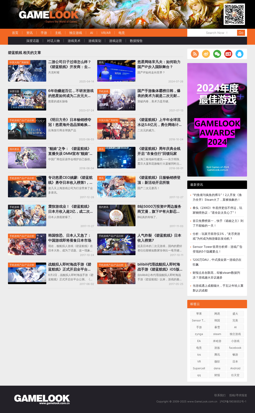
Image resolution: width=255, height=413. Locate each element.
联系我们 (220, 395)
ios (199, 354)
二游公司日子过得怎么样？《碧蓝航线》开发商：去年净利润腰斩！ (69, 64)
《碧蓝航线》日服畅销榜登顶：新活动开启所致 (158, 180)
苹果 (199, 313)
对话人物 (53, 41)
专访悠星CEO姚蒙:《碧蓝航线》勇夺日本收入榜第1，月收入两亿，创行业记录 (70, 180)
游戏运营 (115, 41)
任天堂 (235, 375)
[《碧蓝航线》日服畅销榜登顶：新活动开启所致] (116, 178)
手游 (44, 33)
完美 (235, 320)
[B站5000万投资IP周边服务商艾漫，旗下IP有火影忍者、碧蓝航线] (116, 207)
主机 (58, 33)
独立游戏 (75, 33)
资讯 (29, 33)
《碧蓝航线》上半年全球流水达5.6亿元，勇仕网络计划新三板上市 (159, 122)
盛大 (235, 313)
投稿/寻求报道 (238, 395)
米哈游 (217, 341)
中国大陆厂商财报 (19, 62)
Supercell (199, 368)
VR (199, 361)
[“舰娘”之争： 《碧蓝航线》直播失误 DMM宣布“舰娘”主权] (27, 149)
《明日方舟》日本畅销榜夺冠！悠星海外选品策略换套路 (69, 122)
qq (199, 375)
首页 (15, 33)
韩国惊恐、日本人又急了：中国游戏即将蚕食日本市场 (69, 237)
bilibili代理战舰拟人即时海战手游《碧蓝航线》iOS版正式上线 (160, 267)
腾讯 (217, 354)
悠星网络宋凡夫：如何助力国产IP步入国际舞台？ (158, 64)
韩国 (217, 320)
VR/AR (106, 33)
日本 (235, 361)
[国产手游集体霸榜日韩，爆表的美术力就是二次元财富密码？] (116, 91)
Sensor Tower (200, 320)
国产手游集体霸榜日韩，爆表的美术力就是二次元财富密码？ (158, 93)
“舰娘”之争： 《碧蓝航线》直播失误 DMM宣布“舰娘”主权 (70, 151)
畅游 (235, 354)
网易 (217, 313)
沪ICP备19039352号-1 (233, 401)
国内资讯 (14, 149)
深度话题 (32, 41)
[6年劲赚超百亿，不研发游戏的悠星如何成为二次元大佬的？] (27, 91)
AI (91, 33)
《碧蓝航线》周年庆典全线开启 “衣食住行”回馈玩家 (158, 151)
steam (217, 334)
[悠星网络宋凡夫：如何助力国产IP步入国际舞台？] (116, 62)
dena (217, 368)
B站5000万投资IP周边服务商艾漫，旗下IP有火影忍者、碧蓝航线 (159, 209)
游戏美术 (74, 41)
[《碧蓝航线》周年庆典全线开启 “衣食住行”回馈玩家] (116, 149)
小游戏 (235, 341)
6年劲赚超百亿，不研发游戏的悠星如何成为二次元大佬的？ (71, 93)
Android (235, 368)
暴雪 (217, 327)
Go (241, 33)
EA (199, 341)
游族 (217, 347)
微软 (217, 361)
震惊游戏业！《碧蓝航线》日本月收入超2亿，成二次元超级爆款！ (70, 209)
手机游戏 (103, 91)
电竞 (122, 33)
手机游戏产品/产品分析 (22, 120)
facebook (235, 347)
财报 (217, 375)
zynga (199, 334)
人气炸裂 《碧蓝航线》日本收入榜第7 (159, 237)
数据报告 (136, 41)
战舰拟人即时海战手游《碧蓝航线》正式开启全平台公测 (69, 267)
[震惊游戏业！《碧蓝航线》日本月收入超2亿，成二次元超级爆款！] (27, 207)
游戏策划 (94, 41)
